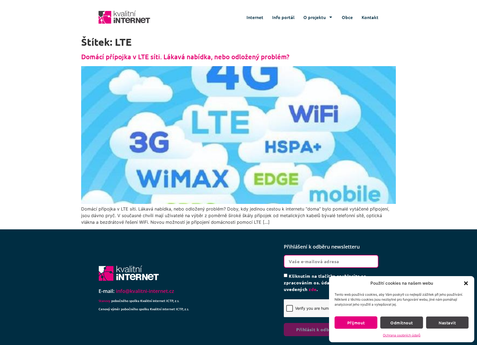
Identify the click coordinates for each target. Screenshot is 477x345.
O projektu (314, 17)
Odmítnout (401, 322)
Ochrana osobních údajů (401, 335)
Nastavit (447, 322)
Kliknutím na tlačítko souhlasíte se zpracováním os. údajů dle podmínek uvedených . (325, 282)
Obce (347, 17)
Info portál (283, 17)
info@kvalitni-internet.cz (145, 291)
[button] (466, 283)
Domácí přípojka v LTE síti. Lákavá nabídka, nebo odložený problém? (185, 56)
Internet (255, 17)
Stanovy (104, 300)
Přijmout (356, 322)
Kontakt (370, 17)
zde (312, 289)
